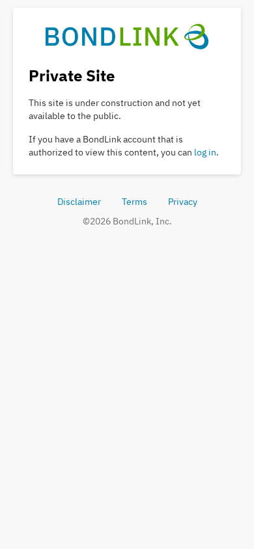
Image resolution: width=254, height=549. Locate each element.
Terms (134, 202)
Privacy (182, 202)
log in (205, 152)
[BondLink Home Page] (127, 36)
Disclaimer (79, 202)
